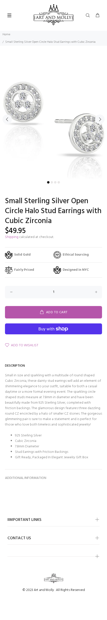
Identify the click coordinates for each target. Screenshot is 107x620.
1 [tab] (48, 182)
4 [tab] (58, 182)
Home (6, 34)
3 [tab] (55, 182)
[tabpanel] (53, 116)
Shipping (11, 237)
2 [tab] (52, 182)
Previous (7, 119)
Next (100, 119)
